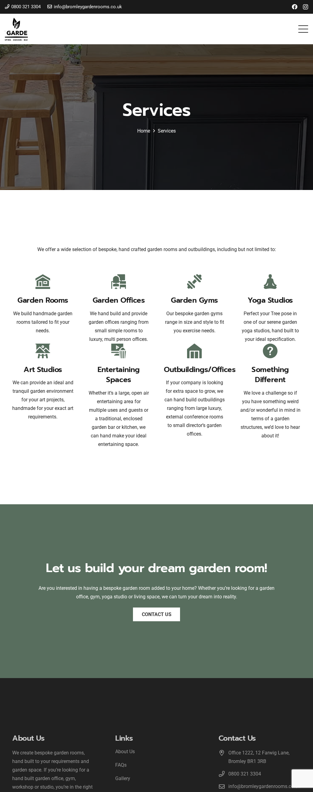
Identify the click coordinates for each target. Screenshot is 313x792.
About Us (125, 751)
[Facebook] (294, 6)
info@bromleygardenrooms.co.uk (264, 786)
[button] (303, 29)
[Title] (16, 29)
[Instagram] (305, 7)
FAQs (121, 765)
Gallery (122, 778)
